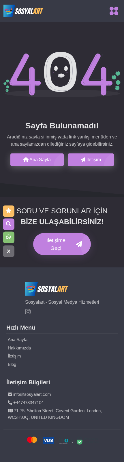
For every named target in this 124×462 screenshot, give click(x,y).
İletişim (93, 159)
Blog (12, 364)
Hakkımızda (19, 347)
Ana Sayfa (40, 159)
